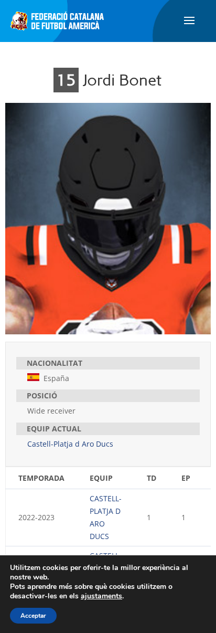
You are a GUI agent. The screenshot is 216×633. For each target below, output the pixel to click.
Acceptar (33, 615)
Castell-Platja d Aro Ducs (70, 444)
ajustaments (101, 596)
